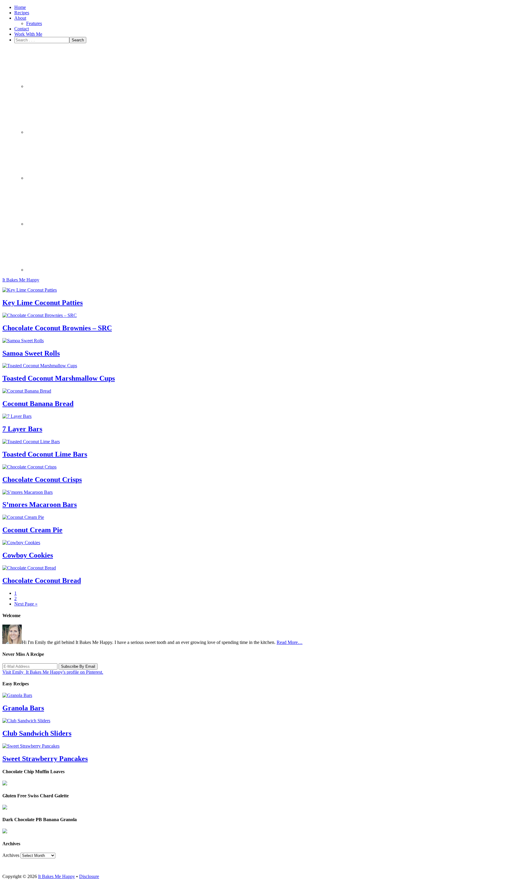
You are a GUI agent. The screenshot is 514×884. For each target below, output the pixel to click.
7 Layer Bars (22, 429)
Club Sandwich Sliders (36, 733)
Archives (10, 855)
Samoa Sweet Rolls (31, 353)
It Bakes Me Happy (20, 279)
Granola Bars (23, 708)
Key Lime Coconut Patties (42, 302)
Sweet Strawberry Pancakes (45, 758)
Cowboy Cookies (27, 555)
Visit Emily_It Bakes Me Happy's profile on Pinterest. (52, 672)
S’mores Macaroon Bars (39, 504)
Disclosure (89, 876)
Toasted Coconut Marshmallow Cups (58, 378)
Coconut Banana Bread (37, 403)
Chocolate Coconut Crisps (42, 479)
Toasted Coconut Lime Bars (44, 454)
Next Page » (25, 603)
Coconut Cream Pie (32, 530)
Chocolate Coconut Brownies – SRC (57, 328)
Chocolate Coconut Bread (41, 580)
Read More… (290, 642)
